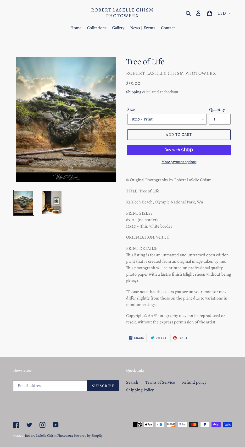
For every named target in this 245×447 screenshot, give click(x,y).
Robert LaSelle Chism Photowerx (122, 13)
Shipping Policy (140, 390)
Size (131, 109)
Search (132, 382)
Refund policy (194, 382)
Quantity (217, 109)
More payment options (178, 161)
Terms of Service (160, 382)
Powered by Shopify (88, 435)
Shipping (133, 92)
